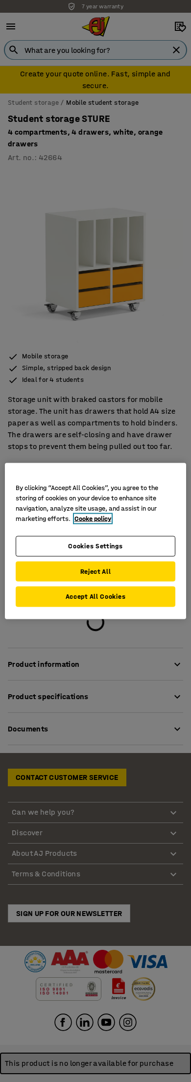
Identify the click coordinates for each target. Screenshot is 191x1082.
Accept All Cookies (96, 596)
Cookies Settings (95, 546)
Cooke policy (92, 519)
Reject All (95, 571)
